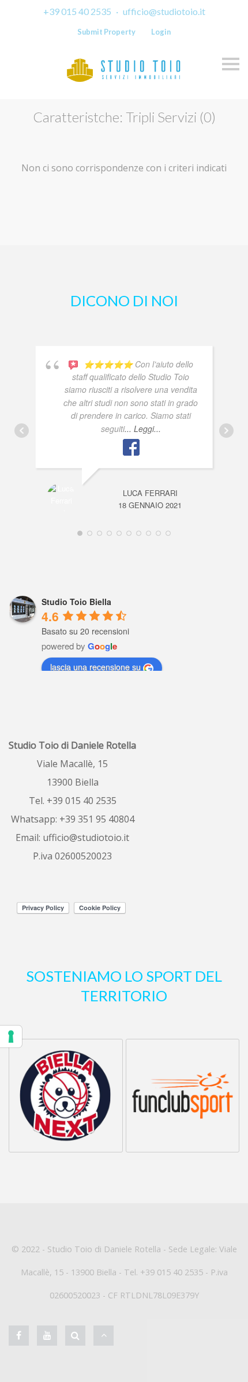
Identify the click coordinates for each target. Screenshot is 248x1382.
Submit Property (106, 31)
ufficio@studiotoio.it (164, 11)
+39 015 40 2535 (77, 11)
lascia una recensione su (95, 667)
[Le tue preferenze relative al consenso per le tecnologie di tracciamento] (11, 1036)
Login (161, 31)
